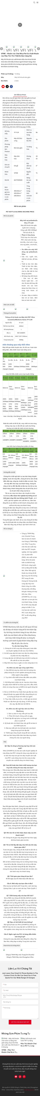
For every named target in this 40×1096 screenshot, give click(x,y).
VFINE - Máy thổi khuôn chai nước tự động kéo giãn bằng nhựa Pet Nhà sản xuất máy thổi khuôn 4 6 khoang (10, 1051)
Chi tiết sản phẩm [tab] (20, 95)
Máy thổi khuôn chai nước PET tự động (29, 1045)
